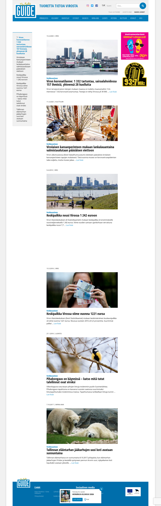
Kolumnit (54, 18)
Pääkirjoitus (44, 18)
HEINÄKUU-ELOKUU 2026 (83, 494)
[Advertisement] (26, 162)
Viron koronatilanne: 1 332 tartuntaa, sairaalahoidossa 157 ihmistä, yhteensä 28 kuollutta (24, 45)
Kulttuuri (123, 18)
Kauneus (85, 18)
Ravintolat (65, 18)
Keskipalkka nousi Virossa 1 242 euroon (22, 77)
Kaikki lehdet (139, 12)
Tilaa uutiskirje (114, 12)
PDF (88, 499)
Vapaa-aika (95, 18)
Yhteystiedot (39, 496)
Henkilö (133, 18)
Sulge (101, 489)
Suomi (109, 6)
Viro (140, 18)
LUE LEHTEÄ (77, 499)
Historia (114, 18)
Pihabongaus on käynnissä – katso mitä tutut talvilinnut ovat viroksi (22, 100)
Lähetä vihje (127, 12)
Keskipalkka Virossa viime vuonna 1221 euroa (22, 86)
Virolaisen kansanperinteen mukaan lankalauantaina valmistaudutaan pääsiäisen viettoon (24, 64)
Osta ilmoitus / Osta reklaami (41, 492)
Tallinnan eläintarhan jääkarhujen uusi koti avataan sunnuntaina (22, 115)
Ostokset (76, 18)
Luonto (104, 18)
